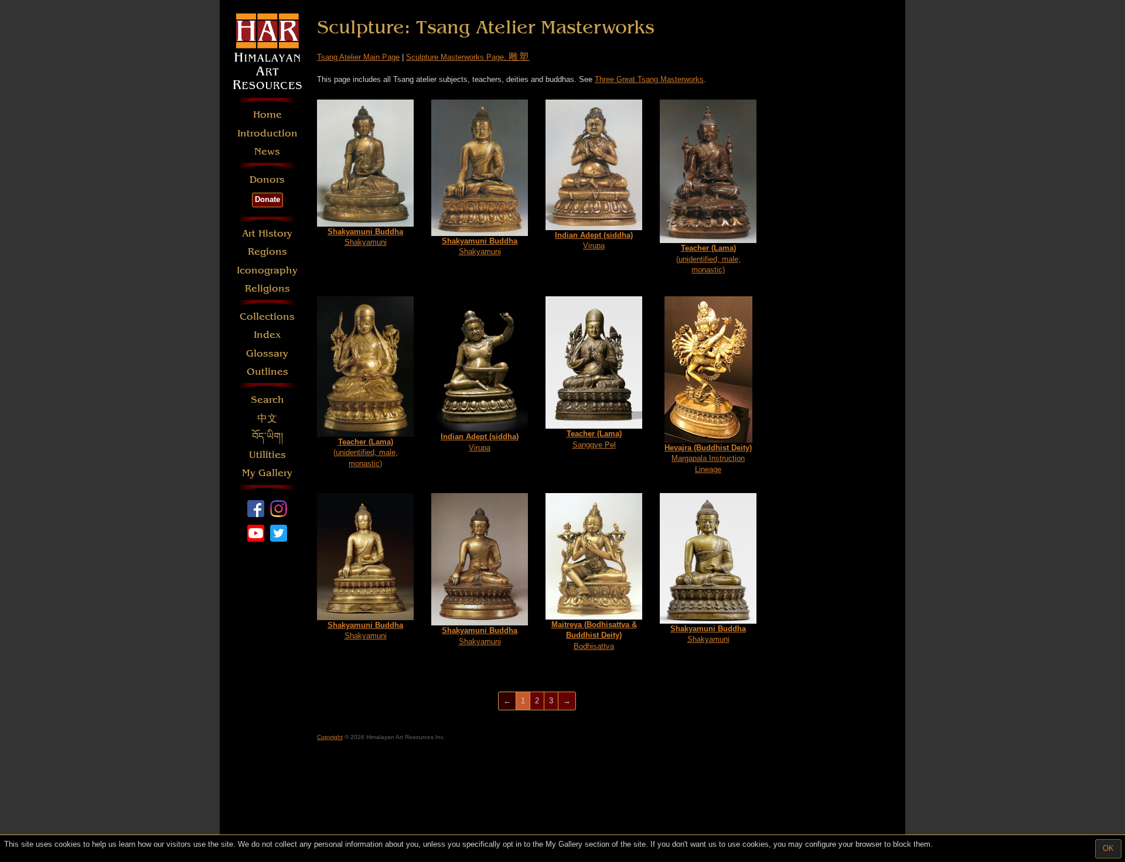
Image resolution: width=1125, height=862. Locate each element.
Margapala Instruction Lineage (708, 458)
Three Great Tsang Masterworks (649, 79)
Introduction (267, 133)
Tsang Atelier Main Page (358, 57)
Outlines (267, 371)
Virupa (594, 241)
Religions (267, 288)
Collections (267, 316)
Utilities (267, 454)
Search (267, 399)
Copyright (330, 737)
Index (267, 334)
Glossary (267, 353)
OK (1108, 848)
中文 (267, 418)
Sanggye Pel (594, 439)
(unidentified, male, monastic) (708, 259)
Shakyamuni (365, 237)
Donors (267, 179)
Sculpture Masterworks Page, (468, 57)
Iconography (267, 270)
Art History (267, 233)
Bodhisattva (594, 635)
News (267, 151)
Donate (267, 199)
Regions (267, 251)
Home (267, 114)
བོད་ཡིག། (267, 436)
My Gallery (267, 472)
